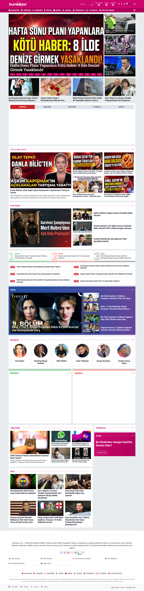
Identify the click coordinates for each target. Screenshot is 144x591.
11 (75, 74)
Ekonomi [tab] (72, 107)
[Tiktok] (75, 552)
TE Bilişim (122, 587)
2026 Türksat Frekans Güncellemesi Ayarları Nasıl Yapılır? (39, 267)
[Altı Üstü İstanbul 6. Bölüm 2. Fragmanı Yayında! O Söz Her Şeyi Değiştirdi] (91, 297)
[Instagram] (72, 552)
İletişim (36, 586)
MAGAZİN (15, 10)
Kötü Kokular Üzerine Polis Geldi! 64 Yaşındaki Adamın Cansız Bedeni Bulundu (116, 257)
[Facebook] (61, 552)
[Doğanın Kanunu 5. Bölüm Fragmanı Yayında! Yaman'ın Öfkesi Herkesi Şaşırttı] (91, 329)
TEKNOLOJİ (79, 10)
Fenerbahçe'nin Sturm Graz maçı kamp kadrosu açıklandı (38, 274)
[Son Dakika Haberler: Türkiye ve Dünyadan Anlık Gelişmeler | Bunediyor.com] (18, 4)
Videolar (25, 586)
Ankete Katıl (101, 452)
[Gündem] (133, 373)
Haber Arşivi (47, 563)
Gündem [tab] (22, 107)
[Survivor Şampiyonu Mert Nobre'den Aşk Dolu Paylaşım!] (40, 227)
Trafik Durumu (47, 558)
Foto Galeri (14, 586)
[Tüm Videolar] (133, 290)
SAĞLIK (68, 10)
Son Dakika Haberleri (17, 563)
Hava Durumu (15, 558)
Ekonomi (17, 254)
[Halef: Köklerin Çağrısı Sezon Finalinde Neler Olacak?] (82, 214)
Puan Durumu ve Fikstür (83, 558)
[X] (64, 552)
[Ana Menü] (134, 10)
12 (81, 74)
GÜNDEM (27, 10)
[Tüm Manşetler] (133, 149)
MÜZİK (49, 10)
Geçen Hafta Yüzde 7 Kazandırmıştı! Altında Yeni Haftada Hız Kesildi (31, 257)
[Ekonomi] (69, 373)
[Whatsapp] (83, 552)
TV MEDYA (93, 10)
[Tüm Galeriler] (133, 206)
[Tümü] (133, 340)
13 (87, 74)
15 (99, 74)
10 (68, 74)
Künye (46, 586)
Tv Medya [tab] (97, 107)
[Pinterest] (68, 552)
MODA (58, 10)
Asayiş (103, 254)
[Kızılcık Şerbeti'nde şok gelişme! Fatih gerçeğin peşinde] (82, 240)
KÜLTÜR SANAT (108, 10)
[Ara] (134, 4)
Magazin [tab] (47, 107)
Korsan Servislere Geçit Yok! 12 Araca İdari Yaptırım (74, 257)
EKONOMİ (38, 10)
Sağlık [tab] (121, 107)
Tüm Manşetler (112, 558)
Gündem (60, 254)
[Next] (79, 552)
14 (93, 74)
